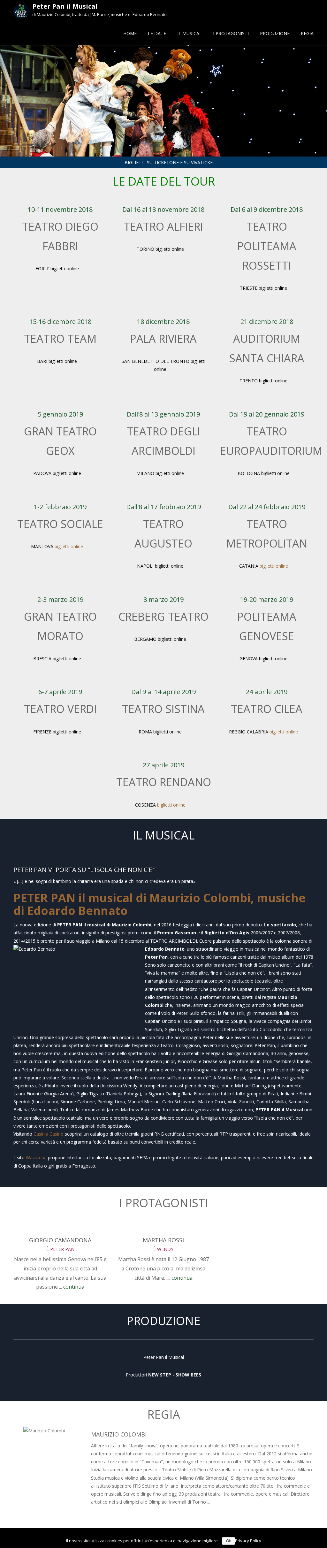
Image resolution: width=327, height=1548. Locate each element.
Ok (228, 1541)
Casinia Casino (49, 1134)
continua (73, 1286)
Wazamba (36, 1157)
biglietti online (69, 546)
